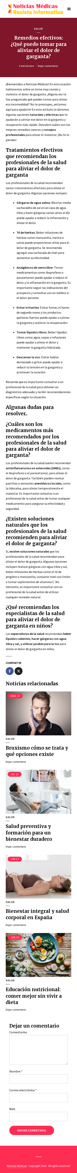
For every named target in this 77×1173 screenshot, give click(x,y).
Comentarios (18, 1032)
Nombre (16, 1071)
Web (12, 1109)
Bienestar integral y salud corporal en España (37, 914)
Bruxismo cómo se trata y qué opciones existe (37, 751)
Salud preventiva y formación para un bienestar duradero (29, 832)
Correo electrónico (23, 1090)
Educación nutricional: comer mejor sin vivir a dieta (34, 995)
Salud (38, 28)
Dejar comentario (48, 66)
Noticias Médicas (17, 1166)
